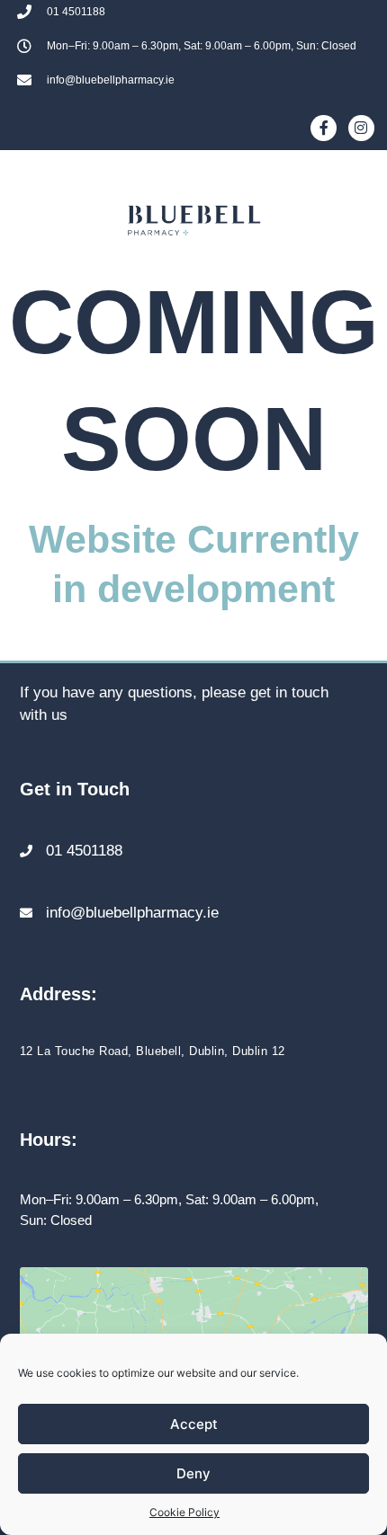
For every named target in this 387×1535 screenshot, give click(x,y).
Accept (194, 1424)
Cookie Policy (184, 1512)
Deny (193, 1473)
